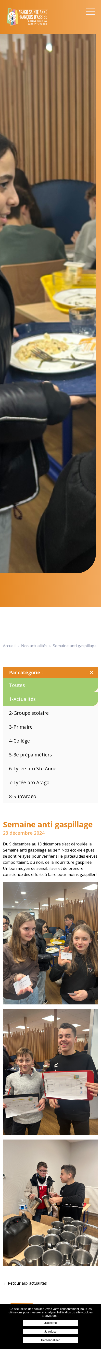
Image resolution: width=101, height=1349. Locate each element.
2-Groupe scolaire (29, 713)
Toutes (17, 685)
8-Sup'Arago (22, 796)
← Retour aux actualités (25, 1283)
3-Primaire (21, 727)
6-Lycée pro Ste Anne (32, 768)
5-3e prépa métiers (30, 754)
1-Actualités (22, 699)
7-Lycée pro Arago (29, 782)
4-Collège (19, 740)
